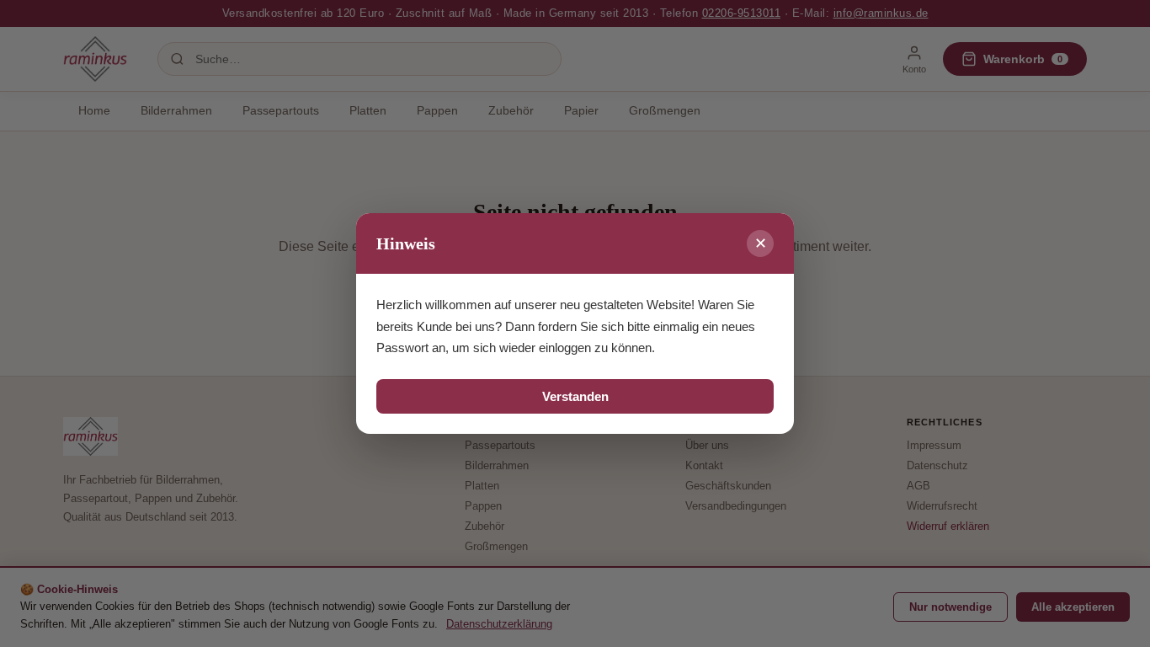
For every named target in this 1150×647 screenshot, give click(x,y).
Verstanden (575, 396)
